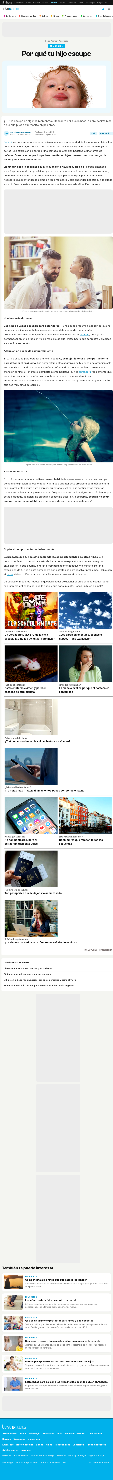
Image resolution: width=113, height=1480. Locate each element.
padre (10, 574)
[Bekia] (7, 2)
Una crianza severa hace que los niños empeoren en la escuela (62, 1341)
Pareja (62, 2)
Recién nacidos (24, 1444)
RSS (65, 1462)
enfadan (84, 334)
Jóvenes (26, 1450)
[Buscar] (103, 9)
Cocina (45, 2)
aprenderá (85, 371)
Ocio (59, 1433)
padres (42, 1455)
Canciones (19, 1439)
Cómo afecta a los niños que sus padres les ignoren (56, 1279)
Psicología (90, 2)
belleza (24, 1455)
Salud (81, 2)
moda (16, 1455)
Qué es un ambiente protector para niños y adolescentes (59, 1320)
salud (70, 1455)
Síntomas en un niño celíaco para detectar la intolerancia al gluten (39, 985)
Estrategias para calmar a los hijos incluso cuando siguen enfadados (66, 1381)
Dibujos (6, 1439)
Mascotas (72, 2)
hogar (91, 1455)
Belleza (36, 2)
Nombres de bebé (75, 1433)
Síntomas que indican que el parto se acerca (27, 974)
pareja (51, 1455)
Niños (49, 1444)
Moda (28, 2)
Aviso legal (8, 1462)
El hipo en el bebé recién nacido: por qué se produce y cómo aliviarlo (40, 980)
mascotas (61, 1455)
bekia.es (6, 1455)
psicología (80, 1455)
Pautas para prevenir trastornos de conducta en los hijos (59, 1361)
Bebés (39, 1444)
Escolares (78, 1444)
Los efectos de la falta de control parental (50, 1300)
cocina (33, 1455)
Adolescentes (10, 1450)
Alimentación (9, 1433)
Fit (106, 2)
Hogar (100, 2)
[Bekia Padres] (11, 9)
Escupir (8, 142)
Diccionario (34, 1439)
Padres (53, 2)
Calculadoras (95, 1433)
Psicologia (63, 41)
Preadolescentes (96, 1444)
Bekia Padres (51, 41)
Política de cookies (50, 1462)
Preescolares (62, 1444)
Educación (31, 1277)
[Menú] (109, 9)
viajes (102, 1455)
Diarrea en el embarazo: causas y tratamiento (28, 968)
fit (96, 1455)
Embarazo (8, 1444)
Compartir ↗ (106, 133)
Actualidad (19, 2)
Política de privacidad (27, 1462)
